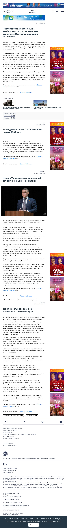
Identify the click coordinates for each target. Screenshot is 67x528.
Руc (4, 11)
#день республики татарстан (27, 299)
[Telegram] (24, 421)
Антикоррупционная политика (11, 499)
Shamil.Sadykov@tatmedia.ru (10, 514)
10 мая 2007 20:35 (40, 23)
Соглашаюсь (33, 524)
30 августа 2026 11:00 (39, 173)
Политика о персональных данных (12, 496)
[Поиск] (52, 11)
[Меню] (62, 12)
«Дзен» (22, 92)
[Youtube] (61, 421)
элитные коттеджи (30, 53)
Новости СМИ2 (9, 116)
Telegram (29, 92)
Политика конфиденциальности (11, 510)
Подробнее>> (13, 153)
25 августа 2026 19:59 (40, 304)
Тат (12, 11)
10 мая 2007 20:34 (40, 124)
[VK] (6, 421)
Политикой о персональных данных (30, 521)
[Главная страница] (32, 11)
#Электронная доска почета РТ (13, 415)
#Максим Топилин (9, 299)
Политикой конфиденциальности (51, 521)
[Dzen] (42, 422)
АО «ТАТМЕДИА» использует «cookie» (12, 502)
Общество (42, 22)
